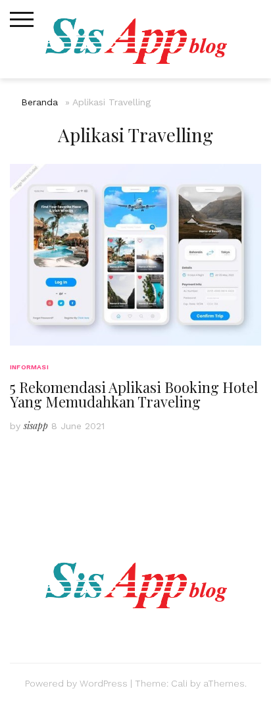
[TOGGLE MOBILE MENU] (22, 20)
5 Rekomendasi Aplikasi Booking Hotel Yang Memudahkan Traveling (134, 394)
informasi (29, 367)
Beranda (39, 102)
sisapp (36, 425)
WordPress (104, 683)
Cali (179, 683)
